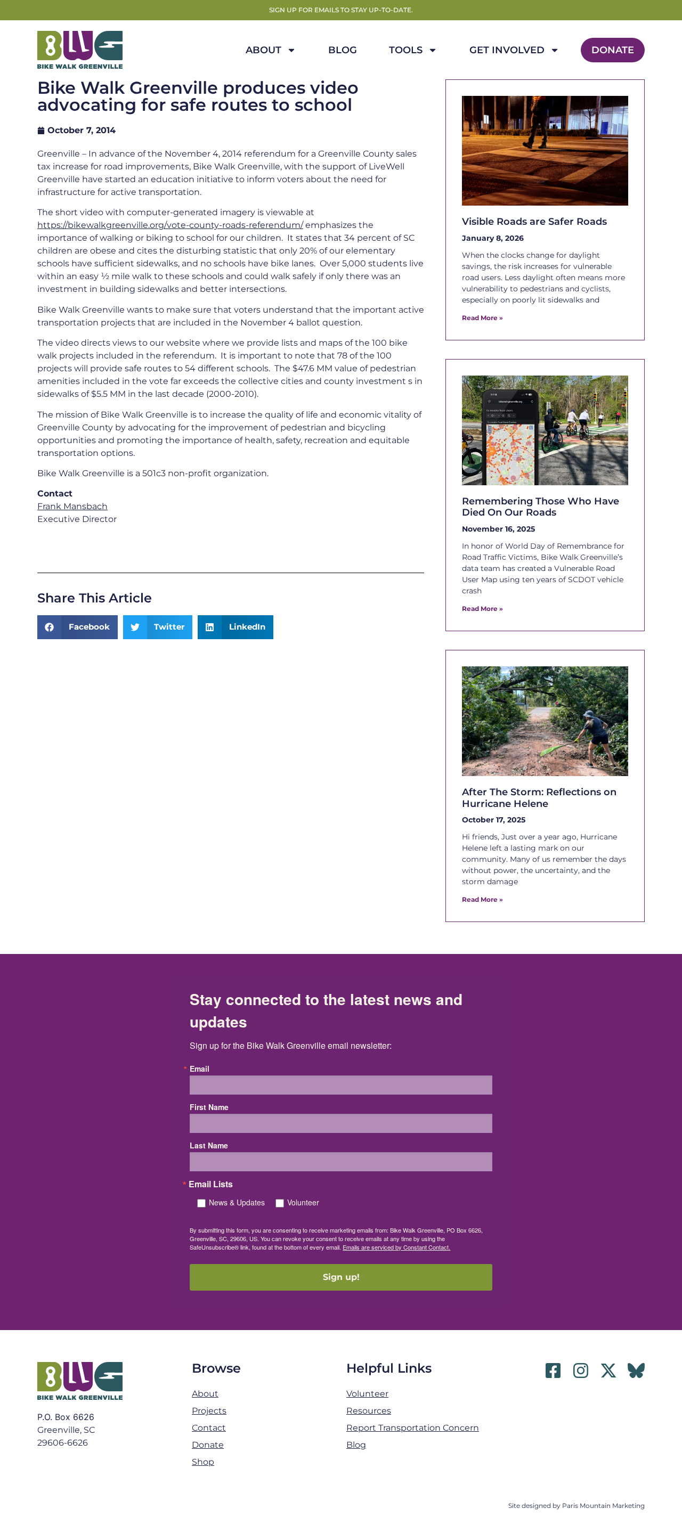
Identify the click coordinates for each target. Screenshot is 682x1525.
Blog (342, 50)
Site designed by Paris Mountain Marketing (576, 1506)
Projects (209, 1411)
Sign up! (341, 1277)
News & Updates (237, 1202)
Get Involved (507, 50)
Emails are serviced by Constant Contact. (396, 1247)
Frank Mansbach (72, 506)
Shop (203, 1462)
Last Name (209, 1145)
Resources (368, 1411)
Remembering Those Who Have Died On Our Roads (540, 507)
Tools (406, 50)
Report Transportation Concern (412, 1428)
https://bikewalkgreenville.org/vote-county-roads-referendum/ (170, 225)
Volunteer (303, 1202)
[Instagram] (580, 1370)
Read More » (482, 318)
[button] (77, 627)
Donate (612, 50)
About (263, 50)
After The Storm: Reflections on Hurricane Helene (539, 798)
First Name (209, 1107)
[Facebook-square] (553, 1370)
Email (199, 1068)
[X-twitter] (608, 1370)
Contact (209, 1428)
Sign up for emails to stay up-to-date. (341, 10)
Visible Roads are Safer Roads (534, 221)
